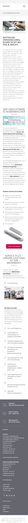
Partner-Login (7, 490)
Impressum (6, 506)
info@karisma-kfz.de (8, 451)
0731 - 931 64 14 (9, 471)
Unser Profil (6, 484)
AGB (4, 509)
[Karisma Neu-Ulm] (13, 6)
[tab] (14, 283)
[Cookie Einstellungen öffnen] (2, 521)
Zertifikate (6, 511)
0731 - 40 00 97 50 (10, 449)
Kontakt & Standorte (8, 488)
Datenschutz (6, 507)
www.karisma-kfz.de (8, 453)
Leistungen (6, 486)
